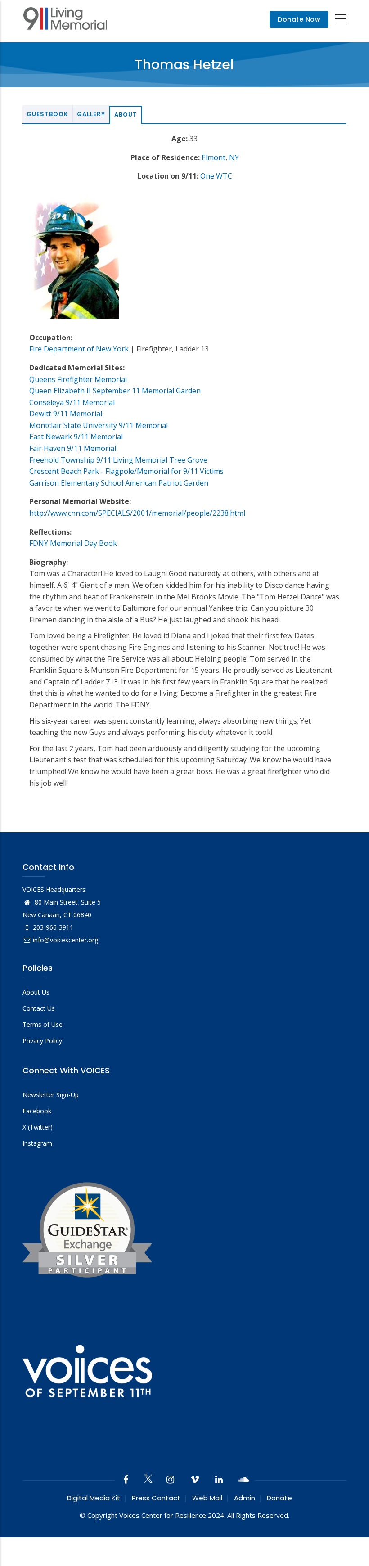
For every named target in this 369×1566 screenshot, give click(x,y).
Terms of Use (42, 1024)
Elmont (213, 157)
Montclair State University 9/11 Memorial (98, 425)
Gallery (91, 114)
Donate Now (299, 19)
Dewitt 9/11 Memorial (65, 413)
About (125, 114)
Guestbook (47, 114)
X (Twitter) (37, 1127)
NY (234, 157)
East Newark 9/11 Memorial (76, 436)
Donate (279, 1498)
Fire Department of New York (79, 349)
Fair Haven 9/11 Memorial (72, 448)
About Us (36, 992)
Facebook (36, 1111)
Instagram (37, 1143)
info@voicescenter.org (65, 940)
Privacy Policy (42, 1040)
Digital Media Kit (93, 1498)
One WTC (216, 176)
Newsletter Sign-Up (50, 1094)
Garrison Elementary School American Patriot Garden (118, 483)
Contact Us (38, 1008)
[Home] (65, 19)
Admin (244, 1498)
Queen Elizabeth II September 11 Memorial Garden (115, 391)
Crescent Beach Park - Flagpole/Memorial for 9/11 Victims (126, 471)
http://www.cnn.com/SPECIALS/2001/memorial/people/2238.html (137, 513)
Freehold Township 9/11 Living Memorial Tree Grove (118, 460)
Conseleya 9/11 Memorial (72, 402)
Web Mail (207, 1498)
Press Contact (156, 1498)
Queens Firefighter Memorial (78, 379)
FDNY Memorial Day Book (73, 543)
